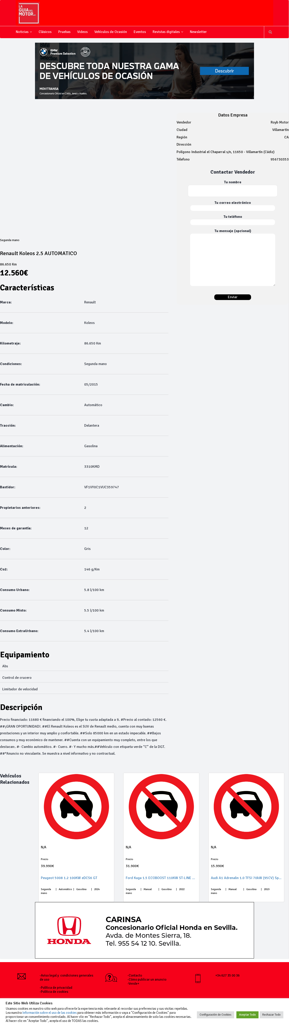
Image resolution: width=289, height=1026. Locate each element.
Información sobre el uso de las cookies (49, 1013)
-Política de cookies (54, 992)
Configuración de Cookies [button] (215, 1015)
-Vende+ (133, 984)
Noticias (22, 32)
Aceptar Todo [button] (247, 1015)
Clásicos (45, 32)
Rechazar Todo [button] (271, 1015)
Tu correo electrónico (232, 202)
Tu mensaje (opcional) (232, 231)
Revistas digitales (166, 32)
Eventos (140, 32)
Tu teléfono (233, 216)
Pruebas (64, 32)
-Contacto (135, 975)
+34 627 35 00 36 (227, 975)
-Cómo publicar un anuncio (147, 979)
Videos (82, 32)
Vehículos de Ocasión (110, 32)
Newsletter (198, 32)
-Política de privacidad (56, 988)
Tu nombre (232, 182)
